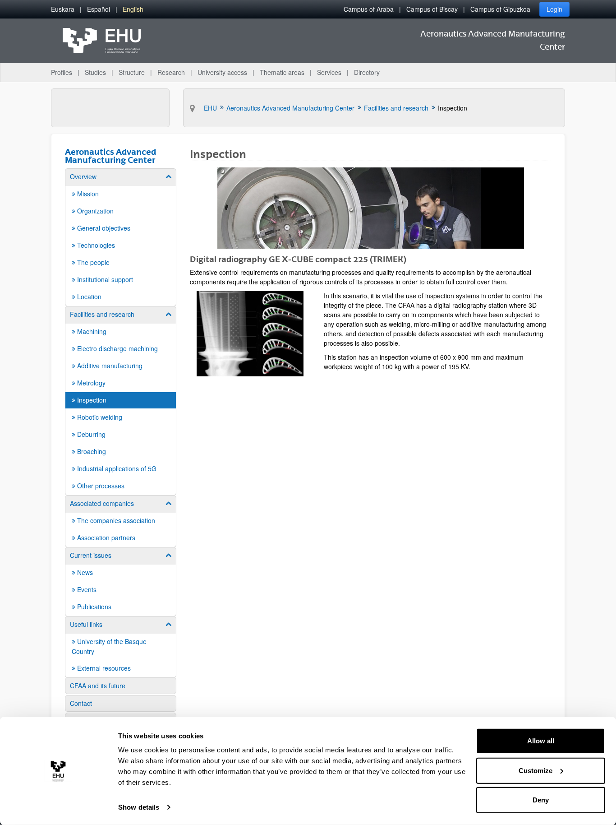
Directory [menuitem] (367, 72)
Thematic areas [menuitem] (282, 72)
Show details (138, 807)
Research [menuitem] (171, 72)
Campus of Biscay (432, 9)
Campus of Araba (369, 9)
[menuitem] (62, 9)
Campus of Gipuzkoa (500, 9)
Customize (535, 770)
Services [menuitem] (329, 72)
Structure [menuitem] (132, 72)
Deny (541, 800)
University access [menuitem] (222, 72)
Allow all (540, 741)
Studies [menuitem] (95, 72)
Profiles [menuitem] (61, 72)
